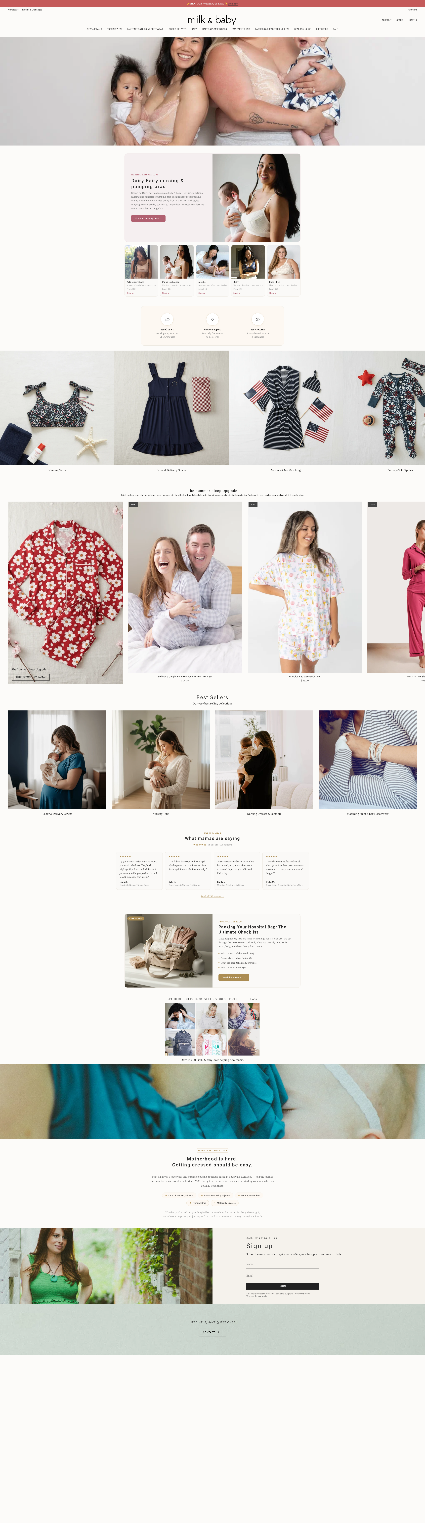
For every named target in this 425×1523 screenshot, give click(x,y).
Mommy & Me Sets (249, 1195)
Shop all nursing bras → (148, 218)
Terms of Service (253, 1296)
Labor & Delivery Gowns (179, 1195)
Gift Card (412, 9)
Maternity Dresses (225, 1203)
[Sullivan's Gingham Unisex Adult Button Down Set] (185, 587)
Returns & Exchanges (32, 9)
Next (420, 587)
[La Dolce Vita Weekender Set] (305, 587)
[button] (114, 29)
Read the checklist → (233, 977)
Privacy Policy (300, 1293)
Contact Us (13, 9)
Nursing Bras (198, 1203)
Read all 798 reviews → (212, 896)
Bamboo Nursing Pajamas (215, 1195)
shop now (233, 3)
